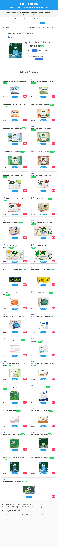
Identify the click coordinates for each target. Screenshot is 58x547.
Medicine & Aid (41, 27)
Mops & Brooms (51, 27)
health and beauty (16, 33)
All (3, 27)
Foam (22, 27)
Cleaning (16, 27)
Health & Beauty (30, 27)
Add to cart (15, 96)
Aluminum (9, 27)
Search (42, 23)
